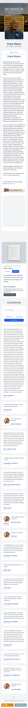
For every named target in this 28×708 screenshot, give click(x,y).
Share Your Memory (10, 294)
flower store (11, 183)
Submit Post (14, 320)
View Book (7, 271)
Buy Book (15, 271)
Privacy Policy (10, 701)
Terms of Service (18, 701)
